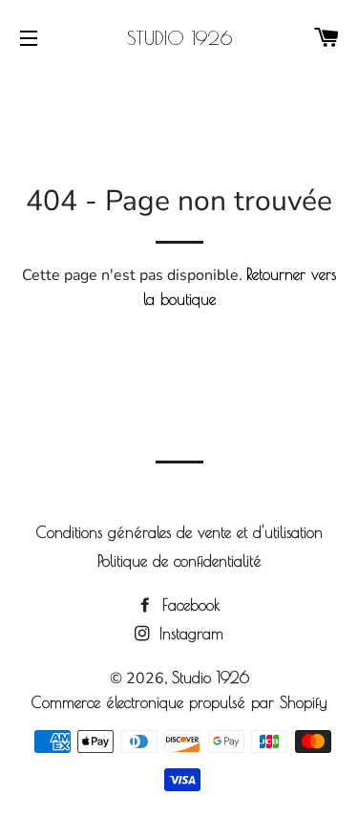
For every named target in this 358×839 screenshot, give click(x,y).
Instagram (188, 633)
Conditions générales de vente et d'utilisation (179, 532)
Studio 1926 (179, 38)
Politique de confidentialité (179, 561)
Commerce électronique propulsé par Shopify (179, 702)
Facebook (189, 604)
